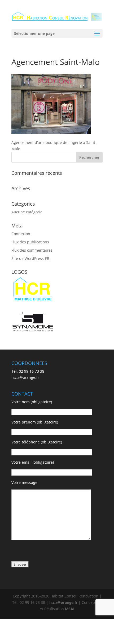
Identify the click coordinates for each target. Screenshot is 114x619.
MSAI (69, 608)
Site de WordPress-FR (30, 258)
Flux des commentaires (31, 250)
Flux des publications (30, 241)
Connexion (20, 233)
